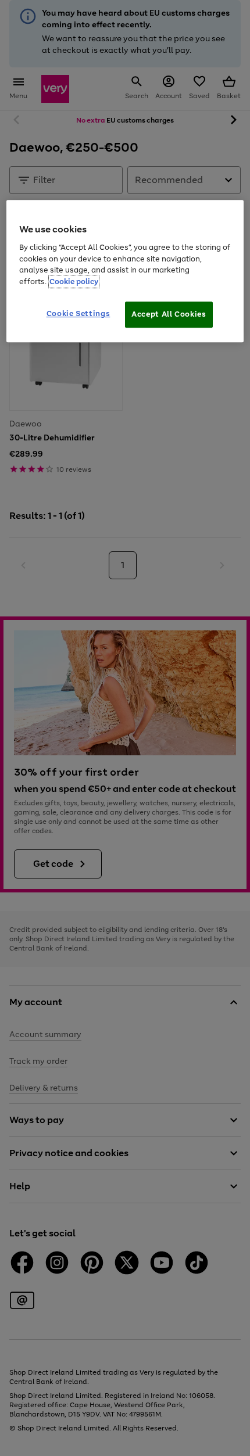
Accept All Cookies (168, 314)
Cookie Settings (78, 314)
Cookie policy (73, 281)
